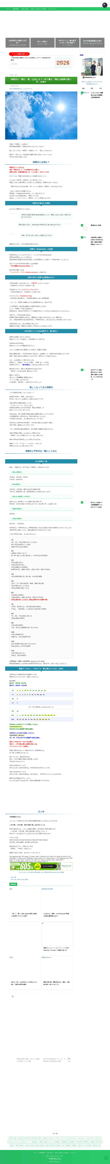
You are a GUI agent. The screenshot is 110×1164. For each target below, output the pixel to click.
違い (63, 1145)
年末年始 (86, 1141)
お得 (39, 1138)
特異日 (26, 879)
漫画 (17, 1145)
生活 (12, 877)
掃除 (92, 1141)
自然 (37, 1145)
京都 (41, 1141)
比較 (12, 1145)
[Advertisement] (55, 24)
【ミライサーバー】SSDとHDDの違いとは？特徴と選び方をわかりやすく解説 (41, 872)
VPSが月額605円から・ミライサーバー (20, 88)
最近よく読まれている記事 (38, 9)
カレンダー (81, 1138)
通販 (58, 1145)
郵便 (68, 1145)
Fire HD (34, 1138)
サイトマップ (52, 9)
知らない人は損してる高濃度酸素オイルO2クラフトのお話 (96, 505)
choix (12, 879)
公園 (46, 1141)
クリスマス (90, 1138)
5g (15, 1138)
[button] (104, 5)
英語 (42, 1145)
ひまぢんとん (11, 5)
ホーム (8, 9)
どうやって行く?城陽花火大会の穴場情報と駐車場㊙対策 (97, 95)
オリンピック (72, 1138)
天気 (15, 879)
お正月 (45, 1138)
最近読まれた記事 (96, 225)
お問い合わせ (25, 9)
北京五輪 (64, 1141)
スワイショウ (12, 1141)
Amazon (21, 1138)
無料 (22, 1145)
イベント (64, 1138)
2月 (11, 1138)
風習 (94, 1145)
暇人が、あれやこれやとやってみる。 (55, 1156)
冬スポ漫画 (56, 1141)
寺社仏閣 (71, 1141)
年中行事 (79, 1141)
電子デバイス (82, 1145)
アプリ (57, 1138)
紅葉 (32, 1145)
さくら (51, 1138)
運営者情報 (16, 9)
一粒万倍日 (34, 1141)
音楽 (89, 1145)
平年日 (19, 879)
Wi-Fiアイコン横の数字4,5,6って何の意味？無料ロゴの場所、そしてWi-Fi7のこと (97, 374)
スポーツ (98, 1138)
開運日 (74, 1145)
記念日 (52, 1145)
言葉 (15, 877)
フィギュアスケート (23, 1141)
